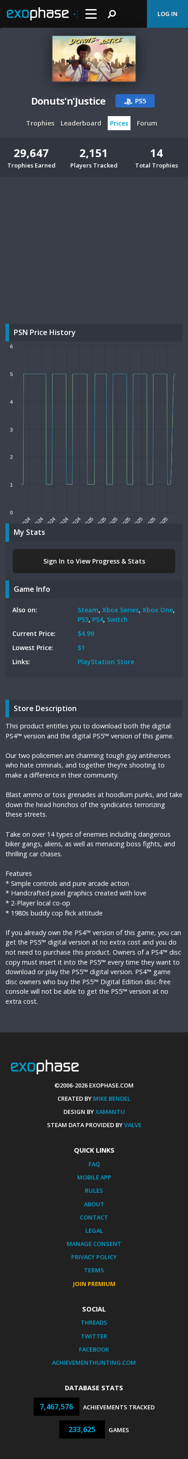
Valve (132, 1125)
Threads (94, 1322)
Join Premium (94, 1284)
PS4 (97, 619)
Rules (94, 1190)
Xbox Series (120, 609)
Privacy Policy (94, 1257)
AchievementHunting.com (94, 1362)
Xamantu (110, 1112)
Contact (94, 1217)
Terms (94, 1270)
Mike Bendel (112, 1098)
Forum (147, 123)
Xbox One (157, 609)
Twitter (94, 1336)
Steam (88, 609)
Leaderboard (81, 123)
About (94, 1204)
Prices (119, 123)
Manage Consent (94, 1244)
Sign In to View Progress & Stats (94, 561)
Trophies (40, 123)
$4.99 (86, 633)
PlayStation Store (106, 661)
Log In (167, 14)
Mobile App (94, 1177)
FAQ (94, 1164)
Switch (117, 619)
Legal (94, 1230)
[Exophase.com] (42, 14)
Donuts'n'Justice (68, 101)
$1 (81, 647)
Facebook (94, 1349)
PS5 (83, 619)
